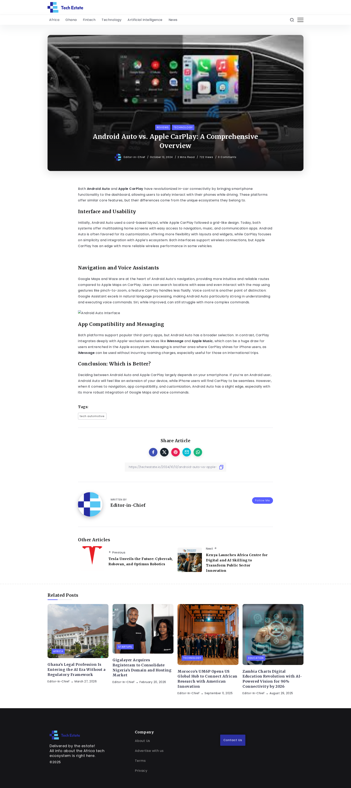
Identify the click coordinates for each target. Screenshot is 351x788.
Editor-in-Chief (135, 157)
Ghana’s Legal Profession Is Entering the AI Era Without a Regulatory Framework (77, 669)
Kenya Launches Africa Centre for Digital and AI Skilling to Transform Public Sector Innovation (237, 563)
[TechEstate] (65, 734)
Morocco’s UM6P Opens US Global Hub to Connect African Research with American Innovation (207, 679)
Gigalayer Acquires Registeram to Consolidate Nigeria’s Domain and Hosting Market (142, 667)
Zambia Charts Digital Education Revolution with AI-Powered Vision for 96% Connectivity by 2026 (272, 679)
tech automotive (92, 416)
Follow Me (262, 500)
